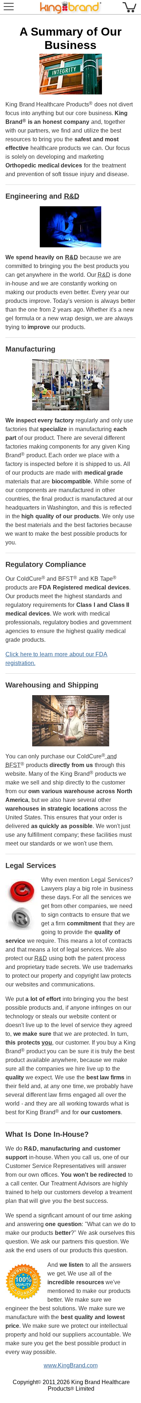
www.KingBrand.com (71, 1365)
